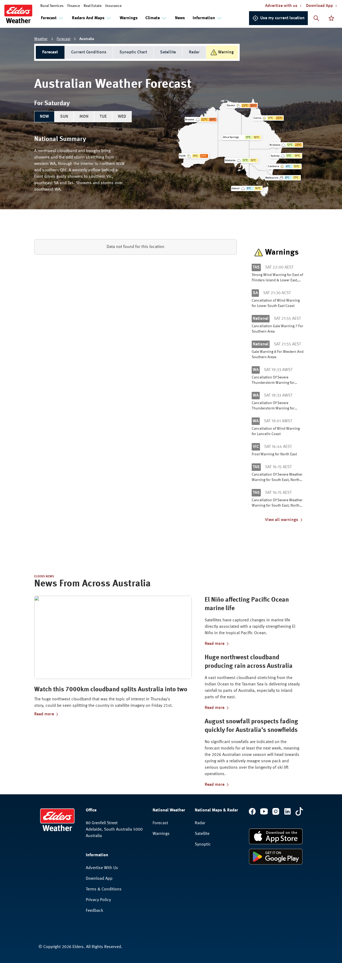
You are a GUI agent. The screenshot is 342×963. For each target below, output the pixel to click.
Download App (99, 879)
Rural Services (52, 6)
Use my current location (282, 18)
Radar (194, 52)
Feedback (94, 911)
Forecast (63, 39)
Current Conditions (88, 52)
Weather (41, 39)
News (180, 18)
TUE (103, 117)
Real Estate (93, 6)
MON (83, 117)
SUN (64, 117)
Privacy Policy (98, 900)
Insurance (113, 6)
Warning (226, 52)
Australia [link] (86, 39)
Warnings (129, 18)
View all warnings (281, 520)
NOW (44, 117)
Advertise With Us (102, 868)
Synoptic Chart (133, 52)
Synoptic (203, 844)
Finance (73, 6)
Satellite (168, 52)
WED (122, 117)
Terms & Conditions (104, 889)
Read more (44, 714)
